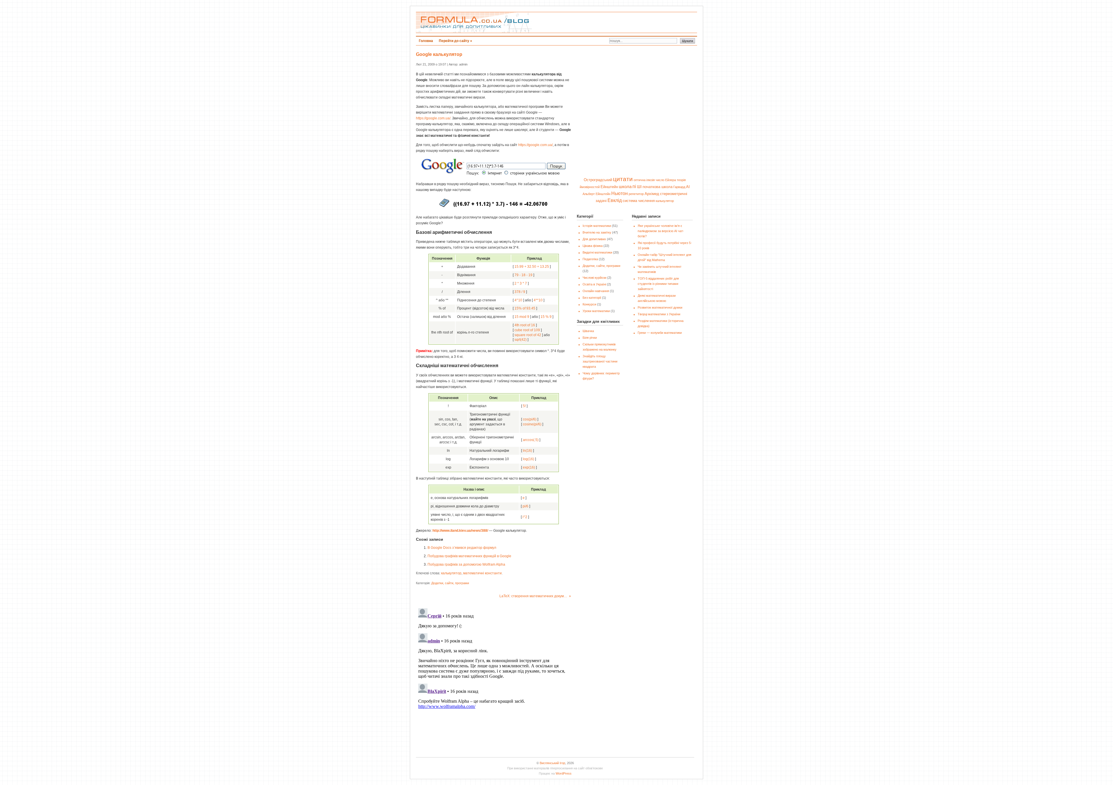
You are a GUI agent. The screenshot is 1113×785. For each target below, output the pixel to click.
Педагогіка (590, 259)
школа (625, 186)
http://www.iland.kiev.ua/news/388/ (460, 531)
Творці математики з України (659, 314)
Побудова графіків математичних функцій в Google (469, 556)
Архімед (652, 194)
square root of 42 (527, 335)
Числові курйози (594, 277)
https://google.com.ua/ (433, 118)
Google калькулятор (439, 54)
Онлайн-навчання (596, 291)
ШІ (639, 187)
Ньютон (619, 193)
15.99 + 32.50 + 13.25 (531, 267)
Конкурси (589, 304)
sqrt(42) (520, 340)
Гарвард (679, 187)
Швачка (588, 331)
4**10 (538, 300)
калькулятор (451, 573)
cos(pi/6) (530, 419)
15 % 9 (546, 317)
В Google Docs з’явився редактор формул (462, 548)
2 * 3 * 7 (520, 283)
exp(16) (529, 467)
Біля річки (590, 337)
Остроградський (598, 180)
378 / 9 (519, 292)
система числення (639, 200)
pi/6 (525, 506)
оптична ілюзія (644, 180)
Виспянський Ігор (552, 763)
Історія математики (597, 225)
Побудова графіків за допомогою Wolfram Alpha (466, 564)
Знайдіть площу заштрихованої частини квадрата (600, 361)
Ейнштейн (609, 187)
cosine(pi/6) (532, 424)
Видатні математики (597, 252)
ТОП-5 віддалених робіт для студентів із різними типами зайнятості (658, 284)
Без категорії (592, 297)
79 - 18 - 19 (523, 275)
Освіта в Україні (594, 284)
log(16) (528, 459)
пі (634, 186)
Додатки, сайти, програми (450, 583)
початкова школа (657, 187)
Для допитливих (594, 239)
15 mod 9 (521, 317)
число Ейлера (666, 180)
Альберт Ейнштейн (596, 194)
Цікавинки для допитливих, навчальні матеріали (474, 22)
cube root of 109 (527, 330)
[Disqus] (493, 678)
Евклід (615, 200)
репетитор (636, 194)
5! (524, 406)
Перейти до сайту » (455, 41)
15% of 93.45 (524, 308)
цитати (623, 179)
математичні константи (482, 573)
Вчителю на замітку (597, 232)
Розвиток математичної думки (660, 307)
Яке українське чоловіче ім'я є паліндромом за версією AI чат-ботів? (661, 231)
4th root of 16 (524, 325)
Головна (426, 41)
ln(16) (527, 451)
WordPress (564, 773)
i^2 (525, 517)
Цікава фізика (593, 245)
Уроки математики (596, 311)
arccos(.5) (531, 440)
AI (688, 187)
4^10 (518, 300)
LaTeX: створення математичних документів (535, 596)
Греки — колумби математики (660, 332)
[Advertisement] (626, 23)
